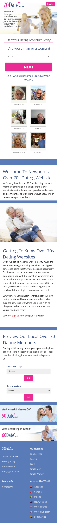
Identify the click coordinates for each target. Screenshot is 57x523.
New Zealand (40, 501)
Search (33, 458)
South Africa (40, 516)
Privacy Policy (8, 461)
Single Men (35, 469)
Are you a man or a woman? (29, 48)
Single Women (37, 474)
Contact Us (7, 486)
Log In (50, 4)
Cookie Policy (8, 466)
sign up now (18, 315)
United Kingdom (42, 511)
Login (32, 464)
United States (40, 506)
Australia (38, 486)
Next (28, 66)
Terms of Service (10, 456)
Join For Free (36, 453)
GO (28, 378)
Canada (38, 491)
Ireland (37, 496)
